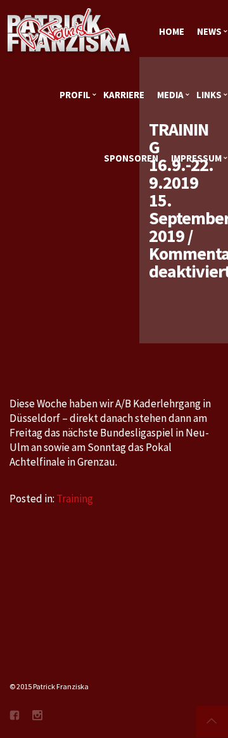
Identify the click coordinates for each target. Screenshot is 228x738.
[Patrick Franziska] (69, 31)
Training (74, 499)
